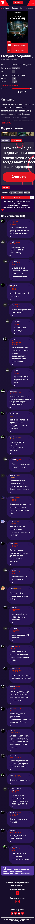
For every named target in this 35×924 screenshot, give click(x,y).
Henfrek (14, 339)
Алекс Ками (13, 285)
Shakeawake (13, 756)
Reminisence (13, 391)
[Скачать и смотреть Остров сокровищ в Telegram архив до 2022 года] (2, 210)
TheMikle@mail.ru (17, 885)
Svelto (11, 543)
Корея (15, 82)
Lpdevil (12, 588)
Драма (20, 193)
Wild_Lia (12, 437)
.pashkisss (14, 847)
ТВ (13, 71)
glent (11, 221)
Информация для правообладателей (21, 920)
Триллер (27, 193)
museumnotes (14, 413)
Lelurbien (14, 607)
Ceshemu (12, 497)
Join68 (11, 521)
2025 (9, 41)
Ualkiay (12, 731)
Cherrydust (13, 812)
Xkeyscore (12, 475)
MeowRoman (13, 830)
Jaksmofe (12, 686)
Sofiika (14, 459)
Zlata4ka (14, 261)
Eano (11, 709)
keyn (13, 305)
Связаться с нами (17, 898)
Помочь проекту (17, 890)
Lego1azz (12, 775)
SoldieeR (12, 646)
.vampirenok (17, 321)
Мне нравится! (22, 197)
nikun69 (14, 570)
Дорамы (14, 193)
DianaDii (12, 242)
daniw (13, 668)
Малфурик (5, 140)
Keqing (16, 370)
